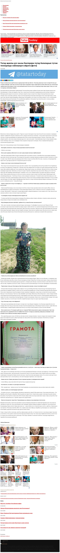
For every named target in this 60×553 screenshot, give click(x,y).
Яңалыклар (6, 9)
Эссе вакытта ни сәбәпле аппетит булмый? (13, 527)
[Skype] (11, 80)
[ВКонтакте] (1, 80)
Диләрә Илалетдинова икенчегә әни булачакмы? (14, 20)
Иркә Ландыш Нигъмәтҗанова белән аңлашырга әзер (15, 23)
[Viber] (7, 80)
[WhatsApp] (9, 80)
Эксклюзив (6, 5)
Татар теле (3, 489)
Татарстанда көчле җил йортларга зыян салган (14, 29)
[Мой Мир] (4, 80)
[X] (6, 80)
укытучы (12, 489)
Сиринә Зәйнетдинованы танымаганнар (12, 26)
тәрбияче (8, 489)
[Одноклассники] (3, 80)
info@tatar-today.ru (5, 536)
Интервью (5, 11)
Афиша (5, 12)
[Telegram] (12, 80)
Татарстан (5, 7)
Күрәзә (4, 6)
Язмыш (5, 10)
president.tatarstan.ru (10, 424)
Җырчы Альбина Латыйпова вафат (11, 17)
